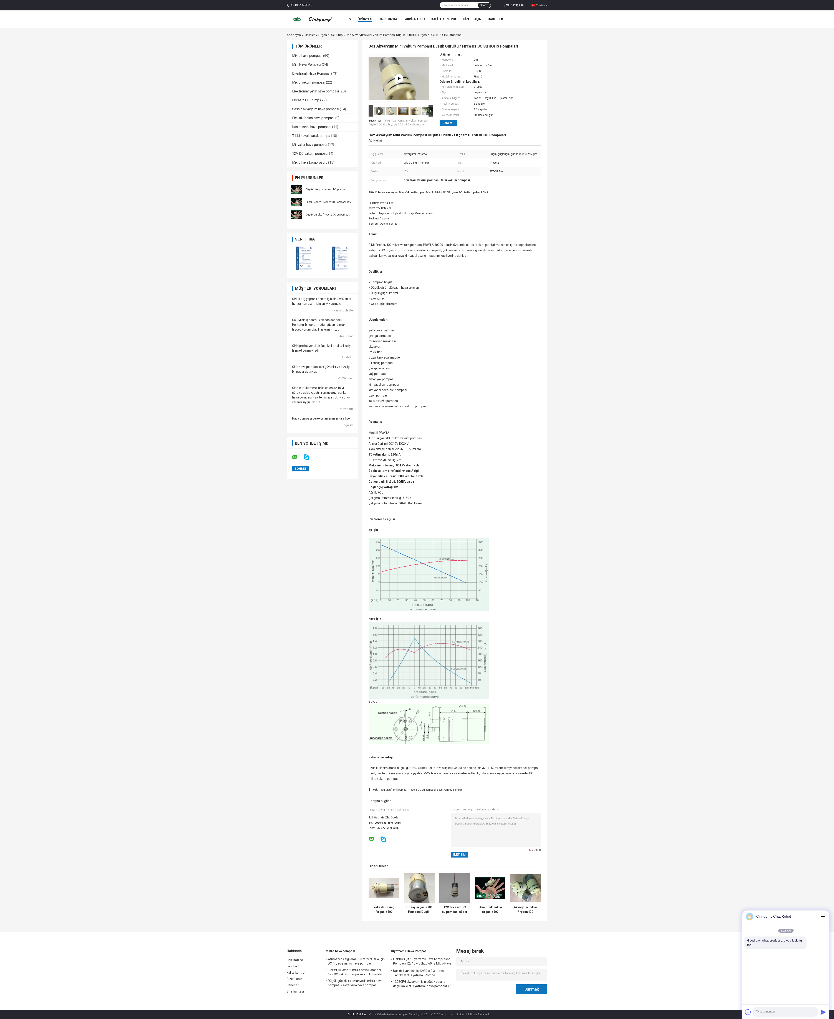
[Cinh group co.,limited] (310, 18)
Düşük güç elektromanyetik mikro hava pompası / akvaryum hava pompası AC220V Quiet (355, 983)
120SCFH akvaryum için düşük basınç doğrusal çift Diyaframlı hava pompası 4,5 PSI (422, 984)
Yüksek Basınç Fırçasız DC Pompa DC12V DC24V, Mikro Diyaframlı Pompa (384, 909)
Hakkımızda (388, 19)
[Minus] (823, 916)
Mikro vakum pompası (308, 82)
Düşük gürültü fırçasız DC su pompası (328, 214)
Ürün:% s (365, 19)
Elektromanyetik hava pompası (315, 91)
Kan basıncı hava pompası (311, 127)
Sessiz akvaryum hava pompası (315, 109)
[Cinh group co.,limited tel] (395, 843)
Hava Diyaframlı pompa (392, 789)
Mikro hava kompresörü (309, 162)
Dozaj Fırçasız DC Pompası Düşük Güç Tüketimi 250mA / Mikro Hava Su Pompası (419, 909)
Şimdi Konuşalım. (513, 5)
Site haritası (295, 991)
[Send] (823, 1012)
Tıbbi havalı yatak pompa (311, 136)
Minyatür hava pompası (309, 145)
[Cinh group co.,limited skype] (309, 457)
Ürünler (310, 35)
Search (484, 5)
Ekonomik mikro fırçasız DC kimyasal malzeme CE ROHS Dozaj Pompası (490, 909)
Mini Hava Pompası (306, 65)
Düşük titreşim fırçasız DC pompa (325, 189)
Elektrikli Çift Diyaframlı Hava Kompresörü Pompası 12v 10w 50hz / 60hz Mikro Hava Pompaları (422, 961)
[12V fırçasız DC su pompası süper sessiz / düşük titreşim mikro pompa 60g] (454, 888)
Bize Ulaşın (472, 19)
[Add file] (748, 1012)
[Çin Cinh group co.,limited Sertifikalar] (305, 258)
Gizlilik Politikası (357, 1014)
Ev (349, 19)
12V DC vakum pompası (310, 153)
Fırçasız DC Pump (330, 35)
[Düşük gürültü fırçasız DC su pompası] (296, 214)
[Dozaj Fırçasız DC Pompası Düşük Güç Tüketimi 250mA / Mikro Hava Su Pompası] (419, 888)
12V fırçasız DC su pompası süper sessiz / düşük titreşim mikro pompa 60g (454, 909)
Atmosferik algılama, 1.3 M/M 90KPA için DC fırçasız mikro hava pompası (356, 961)
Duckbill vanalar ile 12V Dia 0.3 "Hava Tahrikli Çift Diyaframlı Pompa (418, 973)
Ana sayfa (294, 35)
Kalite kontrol (444, 19)
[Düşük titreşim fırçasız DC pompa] (296, 189)
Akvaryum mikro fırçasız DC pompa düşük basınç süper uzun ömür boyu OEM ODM (526, 909)
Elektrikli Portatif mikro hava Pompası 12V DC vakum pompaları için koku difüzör (357, 972)
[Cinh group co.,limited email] (297, 457)
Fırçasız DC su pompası (422, 789)
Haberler (495, 19)
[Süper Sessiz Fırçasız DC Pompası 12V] (296, 201)
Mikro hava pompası (307, 56)
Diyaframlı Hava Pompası (311, 73)
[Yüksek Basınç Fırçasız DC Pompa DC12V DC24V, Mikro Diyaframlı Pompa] (384, 888)
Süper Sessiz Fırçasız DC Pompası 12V (328, 202)
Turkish (540, 5)
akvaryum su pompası (450, 789)
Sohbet (447, 123)
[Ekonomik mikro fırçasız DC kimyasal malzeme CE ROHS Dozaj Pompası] (490, 888)
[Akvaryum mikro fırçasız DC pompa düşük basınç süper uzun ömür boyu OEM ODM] (525, 888)
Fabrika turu (414, 19)
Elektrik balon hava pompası (313, 118)
